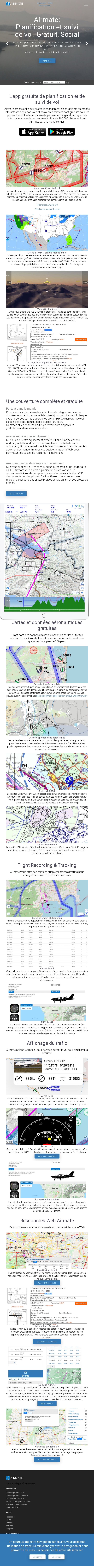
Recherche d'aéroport (47, 1342)
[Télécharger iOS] (32, 135)
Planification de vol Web (15, 1499)
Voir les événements (47, 1459)
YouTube (9, 1526)
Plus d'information (47, 1156)
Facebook (10, 1517)
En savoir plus (16, 494)
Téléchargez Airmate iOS (15, 1493)
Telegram (9, 1529)
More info (47, 57)
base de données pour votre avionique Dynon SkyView (62, 696)
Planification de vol (47, 1283)
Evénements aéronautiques (16, 1504)
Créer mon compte (46, 4)
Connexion (41, 3)
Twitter (8, 1520)
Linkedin (9, 1523)
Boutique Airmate (12, 1507)
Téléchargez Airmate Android (17, 1496)
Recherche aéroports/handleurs (18, 1502)
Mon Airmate (47, 1403)
